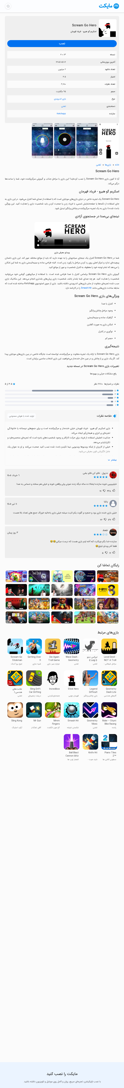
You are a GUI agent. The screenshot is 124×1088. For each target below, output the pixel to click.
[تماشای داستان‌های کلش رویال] (85, 605)
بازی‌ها (108, 165)
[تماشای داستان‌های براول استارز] (16, 577)
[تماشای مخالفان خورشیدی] (62, 577)
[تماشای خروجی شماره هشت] (107, 591)
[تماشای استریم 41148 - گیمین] (16, 605)
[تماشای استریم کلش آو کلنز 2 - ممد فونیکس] (107, 605)
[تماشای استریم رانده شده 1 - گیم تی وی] (16, 591)
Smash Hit (86, 288)
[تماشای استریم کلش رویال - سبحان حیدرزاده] (107, 618)
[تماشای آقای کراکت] (62, 605)
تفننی (63, 106)
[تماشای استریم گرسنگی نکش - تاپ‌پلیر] (39, 577)
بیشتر (114, 460)
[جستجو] (8, 6)
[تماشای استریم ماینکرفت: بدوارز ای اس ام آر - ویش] (107, 577)
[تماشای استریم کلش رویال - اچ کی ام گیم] (85, 591)
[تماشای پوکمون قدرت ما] (39, 618)
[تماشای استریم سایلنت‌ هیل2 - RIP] (62, 591)
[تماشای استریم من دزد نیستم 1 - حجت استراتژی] (85, 577)
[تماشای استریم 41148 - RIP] (39, 591)
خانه (117, 165)
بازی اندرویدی (60, 99)
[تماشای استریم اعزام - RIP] (16, 618)
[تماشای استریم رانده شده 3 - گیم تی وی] (62, 618)
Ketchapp (61, 113)
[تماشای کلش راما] (85, 618)
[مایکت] (109, 9)
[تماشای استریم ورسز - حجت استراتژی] (39, 605)
